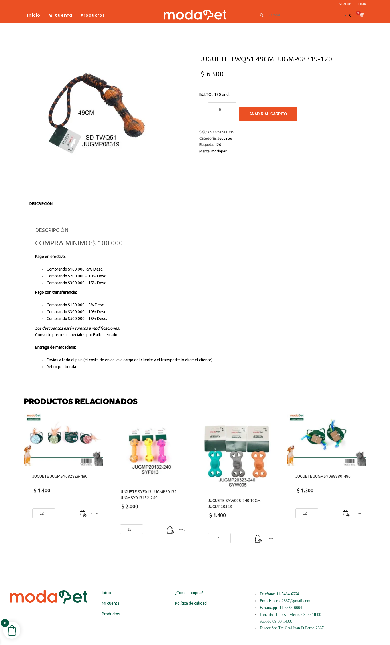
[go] (261, 15)
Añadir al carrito (268, 114)
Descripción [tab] (41, 203)
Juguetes (225, 138)
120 (218, 144)
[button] (83, 514)
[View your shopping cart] (361, 15)
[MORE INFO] (94, 514)
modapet (219, 151)
